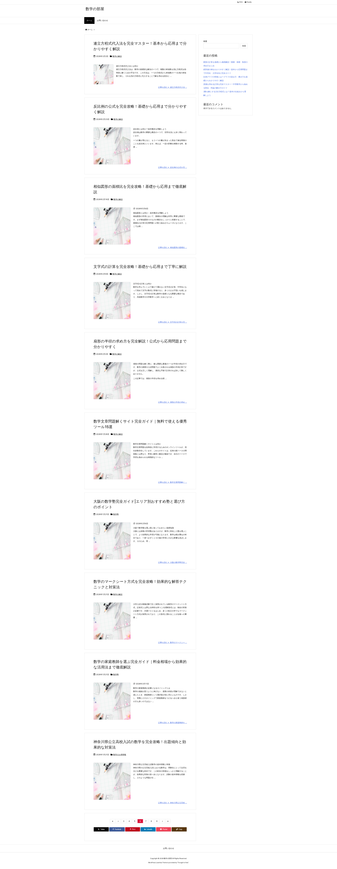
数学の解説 (117, 56)
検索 (205, 41)
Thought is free (183, 862)
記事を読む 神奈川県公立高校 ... (172, 803)
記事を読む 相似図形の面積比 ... (172, 247)
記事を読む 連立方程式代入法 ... (172, 87)
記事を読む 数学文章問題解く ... (172, 482)
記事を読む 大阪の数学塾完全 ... (172, 562)
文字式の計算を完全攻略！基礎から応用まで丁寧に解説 (140, 266)
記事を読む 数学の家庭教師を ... (172, 722)
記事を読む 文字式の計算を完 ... (172, 322)
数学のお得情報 (119, 754)
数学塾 (116, 514)
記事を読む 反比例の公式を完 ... (172, 167)
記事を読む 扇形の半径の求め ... (172, 402)
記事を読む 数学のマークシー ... (172, 642)
